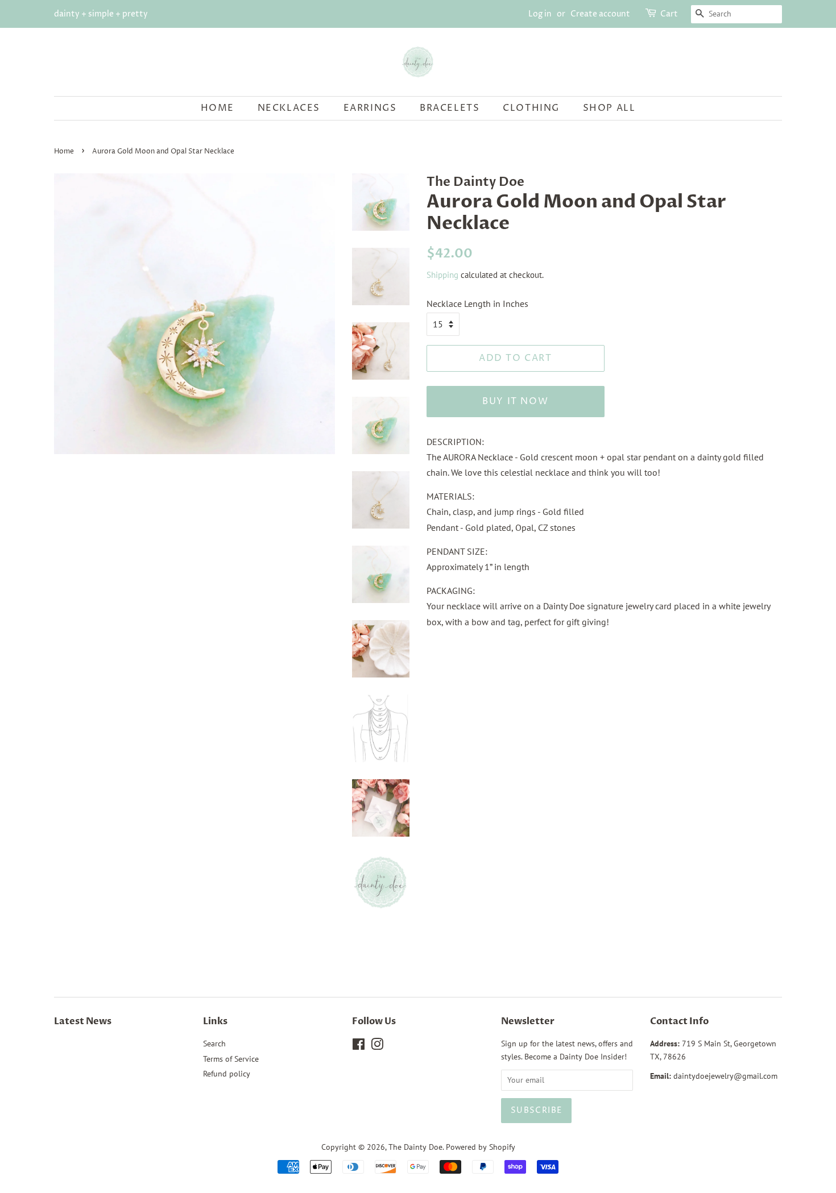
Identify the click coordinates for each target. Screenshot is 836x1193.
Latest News (82, 1021)
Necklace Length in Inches (477, 303)
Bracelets (449, 108)
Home (217, 108)
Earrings (370, 108)
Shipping (442, 274)
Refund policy (226, 1074)
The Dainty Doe (415, 1147)
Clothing (531, 108)
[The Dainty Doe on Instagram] (377, 1046)
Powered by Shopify (480, 1147)
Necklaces (289, 108)
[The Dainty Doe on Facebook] (358, 1046)
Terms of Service (231, 1059)
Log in (540, 14)
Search (214, 1043)
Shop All (609, 108)
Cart (669, 14)
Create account (600, 14)
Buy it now (515, 401)
